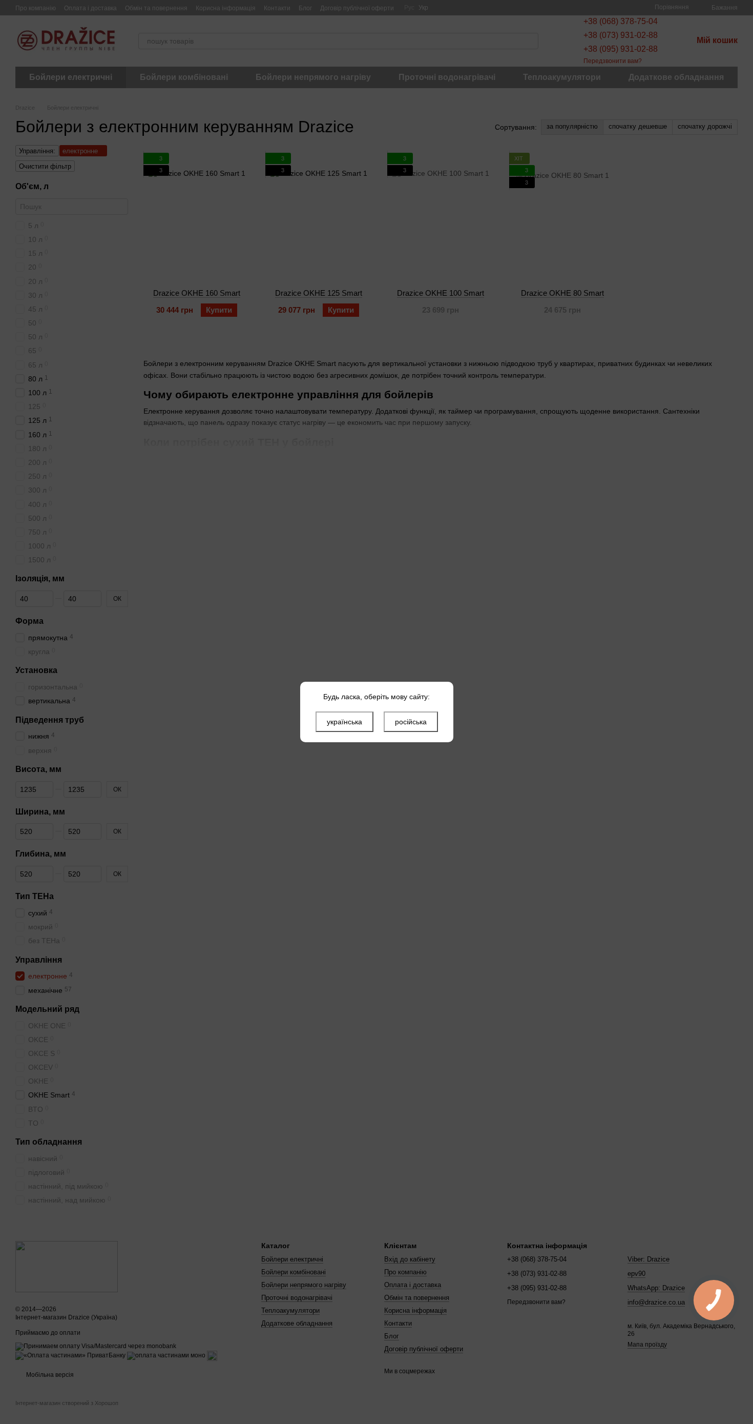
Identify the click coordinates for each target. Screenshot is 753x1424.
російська (411, 722)
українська (344, 722)
